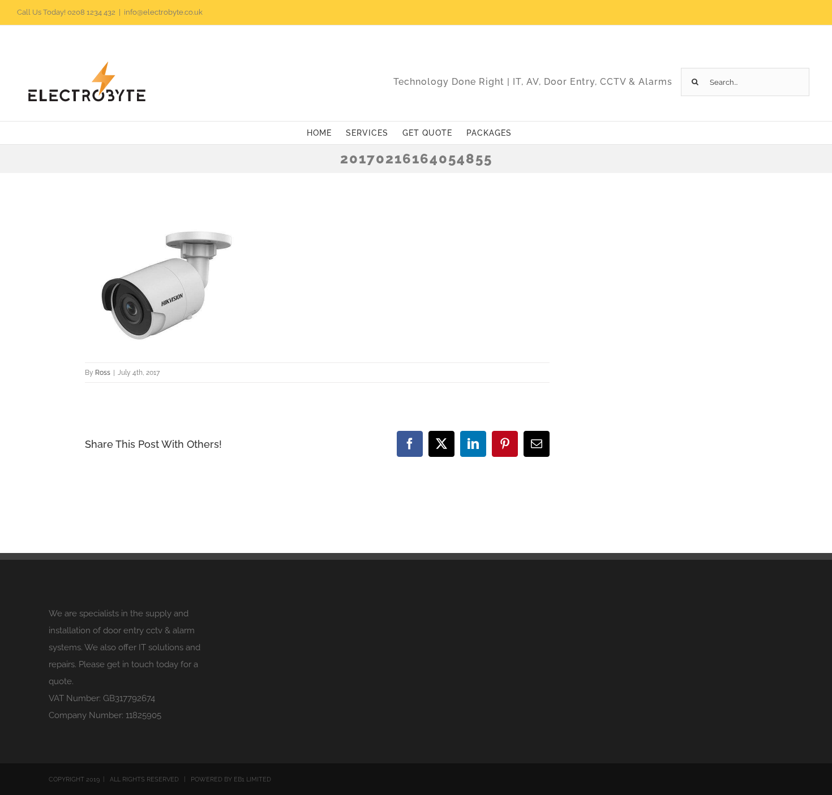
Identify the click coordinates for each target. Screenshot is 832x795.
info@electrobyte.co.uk (163, 12)
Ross (102, 373)
